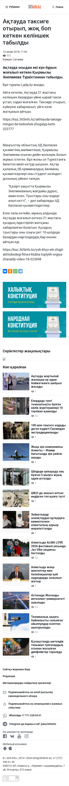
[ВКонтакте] (5, 271)
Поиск (59, 7)
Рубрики (14, 6)
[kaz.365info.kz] (34, 7)
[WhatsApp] (15, 271)
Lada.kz (27, 85)
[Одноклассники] (10, 271)
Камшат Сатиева (13, 59)
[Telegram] (20, 271)
